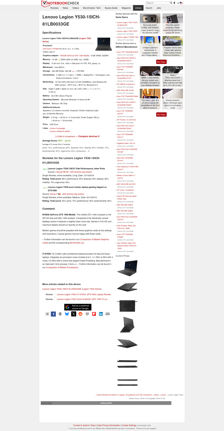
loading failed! (46, 403)
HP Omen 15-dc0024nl (125, 190)
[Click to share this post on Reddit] (80, 313)
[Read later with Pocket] (87, 313)
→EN (63, 193)
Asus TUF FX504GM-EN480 (127, 96)
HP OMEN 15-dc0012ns (126, 84)
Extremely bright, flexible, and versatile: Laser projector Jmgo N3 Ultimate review (150, 29)
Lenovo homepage (57, 128)
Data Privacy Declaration (108, 425)
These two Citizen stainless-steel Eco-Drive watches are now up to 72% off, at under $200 (172, 81)
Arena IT (54, 193)
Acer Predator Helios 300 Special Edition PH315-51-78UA (127, 246)
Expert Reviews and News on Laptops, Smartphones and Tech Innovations (124, 395)
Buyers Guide (111, 7)
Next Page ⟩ (161, 62)
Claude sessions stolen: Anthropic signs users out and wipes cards (172, 104)
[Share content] (47, 314)
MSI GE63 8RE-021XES (126, 184)
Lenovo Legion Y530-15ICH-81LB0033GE (61, 288)
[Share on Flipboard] (94, 313)
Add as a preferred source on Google (80, 307)
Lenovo (163, 395)
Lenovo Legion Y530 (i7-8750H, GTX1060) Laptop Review (84, 294)
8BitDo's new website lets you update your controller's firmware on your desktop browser (150, 81)
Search (149, 7)
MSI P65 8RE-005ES (125, 205)
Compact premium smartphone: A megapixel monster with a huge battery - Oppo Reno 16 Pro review (150, 51)
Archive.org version (83, 171)
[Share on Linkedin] (100, 313)
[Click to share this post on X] (73, 313)
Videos (75, 7)
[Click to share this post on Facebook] (53, 314)
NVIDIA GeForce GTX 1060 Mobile (74, 55)
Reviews (54, 7)
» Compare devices (87, 136)
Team (93, 425)
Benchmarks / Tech (92, 7)
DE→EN (70, 171)
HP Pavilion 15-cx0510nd (126, 119)
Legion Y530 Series (92, 288)
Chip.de (59, 171)
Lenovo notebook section (60, 131)
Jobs (159, 7)
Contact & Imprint (81, 425)
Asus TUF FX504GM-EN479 (127, 52)
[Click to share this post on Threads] (60, 314)
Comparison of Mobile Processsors (62, 267)
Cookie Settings (129, 425)
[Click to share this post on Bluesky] (66, 314)
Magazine (126, 7)
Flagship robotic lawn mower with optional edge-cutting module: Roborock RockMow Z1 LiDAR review (172, 51)
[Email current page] (107, 314)
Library (138, 7)
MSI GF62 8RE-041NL (125, 90)
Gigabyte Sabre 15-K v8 (126, 143)
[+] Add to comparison (65, 136)
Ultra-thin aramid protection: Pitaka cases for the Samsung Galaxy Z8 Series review (172, 29)
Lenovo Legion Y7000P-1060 (127, 37)
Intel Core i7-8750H (51, 48)
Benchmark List (77, 242)
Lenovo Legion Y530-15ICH (127, 31)
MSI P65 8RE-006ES (125, 211)
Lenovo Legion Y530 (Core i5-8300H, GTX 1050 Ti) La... (83, 299)
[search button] (171, 3)
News (65, 7)
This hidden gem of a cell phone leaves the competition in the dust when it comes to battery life (150, 104)
